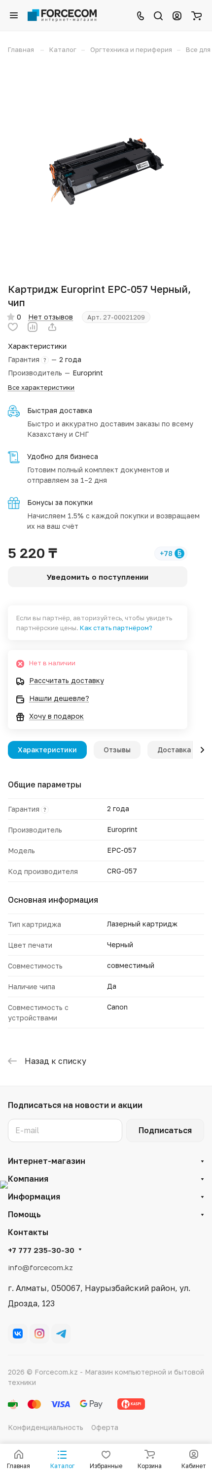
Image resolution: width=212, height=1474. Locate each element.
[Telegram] (61, 1333)
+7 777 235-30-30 (41, 1249)
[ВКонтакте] (18, 1333)
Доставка (174, 749)
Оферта (104, 1427)
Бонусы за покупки (60, 502)
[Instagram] (39, 1333)
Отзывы (117, 749)
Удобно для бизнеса (62, 456)
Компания (28, 1179)
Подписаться (165, 1130)
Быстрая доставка (59, 410)
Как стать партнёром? (116, 628)
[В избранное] (13, 327)
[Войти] (177, 15)
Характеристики (47, 749)
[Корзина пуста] (196, 15)
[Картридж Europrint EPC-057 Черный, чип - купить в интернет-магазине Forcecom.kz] (106, 168)
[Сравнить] (32, 327)
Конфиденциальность (45, 1427)
